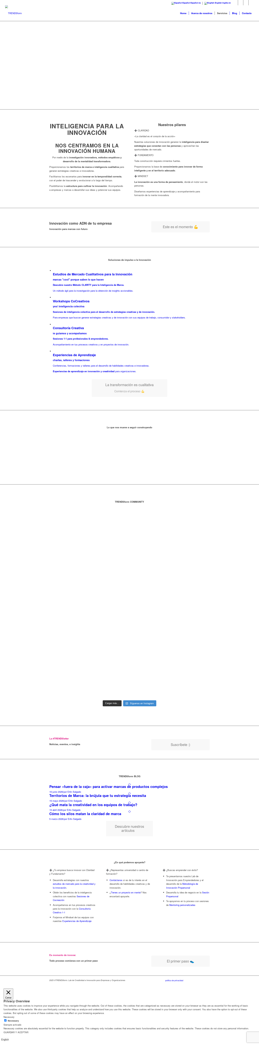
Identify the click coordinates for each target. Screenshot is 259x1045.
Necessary (13, 1020)
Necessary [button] (9, 1017)
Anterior (164, 440)
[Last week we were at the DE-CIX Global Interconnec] (62, 604)
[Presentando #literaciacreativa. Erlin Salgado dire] (170, 531)
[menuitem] (183, 13)
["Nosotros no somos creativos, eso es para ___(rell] (88, 597)
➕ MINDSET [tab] (141, 176)
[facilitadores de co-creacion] (13, 13)
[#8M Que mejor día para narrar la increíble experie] (116, 570)
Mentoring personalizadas (182, 905)
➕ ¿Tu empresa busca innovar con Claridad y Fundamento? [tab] (71, 871)
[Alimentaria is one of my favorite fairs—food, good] (197, 576)
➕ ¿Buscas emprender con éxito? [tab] (180, 870)
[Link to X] (240, 2)
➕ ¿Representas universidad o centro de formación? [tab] (127, 871)
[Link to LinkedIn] (235, 2)
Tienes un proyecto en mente (126, 892)
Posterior (172, 440)
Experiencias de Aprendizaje (76, 921)
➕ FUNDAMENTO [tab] (143, 155)
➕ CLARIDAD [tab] (141, 130)
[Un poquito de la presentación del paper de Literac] (143, 521)
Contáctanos (116, 880)
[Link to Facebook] (251, 2)
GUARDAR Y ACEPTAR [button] (16, 1032)
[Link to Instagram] (245, 2)
